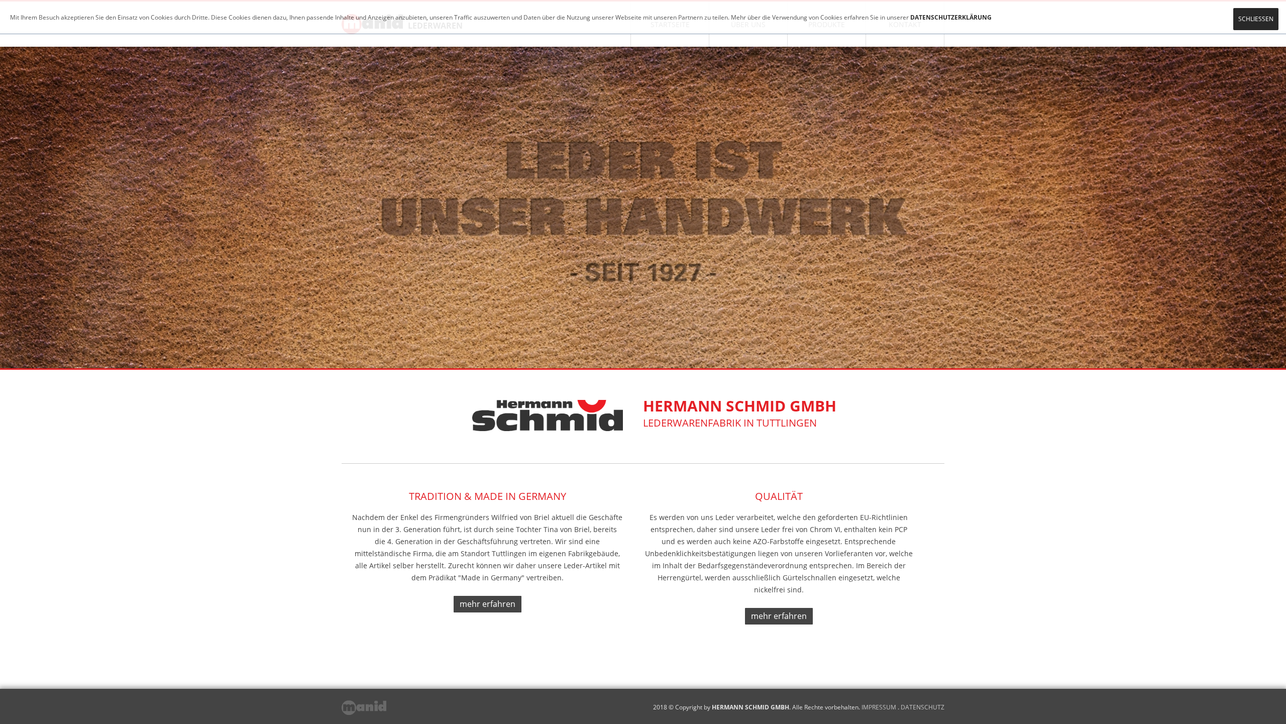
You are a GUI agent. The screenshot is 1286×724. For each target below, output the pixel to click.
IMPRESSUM (879, 707)
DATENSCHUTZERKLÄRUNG (951, 17)
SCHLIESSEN (1255, 19)
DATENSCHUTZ (922, 707)
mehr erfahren (487, 603)
